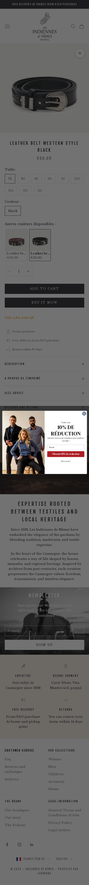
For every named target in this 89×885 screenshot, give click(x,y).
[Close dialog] (84, 414)
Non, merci (65, 461)
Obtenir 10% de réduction (65, 454)
